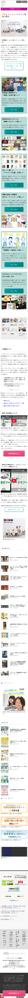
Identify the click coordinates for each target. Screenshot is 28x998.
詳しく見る (14, 109)
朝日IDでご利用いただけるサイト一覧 (14, 403)
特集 (4, 933)
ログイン (19, 1)
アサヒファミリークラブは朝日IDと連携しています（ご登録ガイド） (14, 66)
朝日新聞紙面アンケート (8, 919)
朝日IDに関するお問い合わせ (11, 405)
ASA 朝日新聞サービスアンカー (10, 916)
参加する (24, 1)
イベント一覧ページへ (8, 798)
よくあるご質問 (17, 933)
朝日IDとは (7, 400)
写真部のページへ (7, 857)
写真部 (11, 939)
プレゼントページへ (7, 683)
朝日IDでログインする (14, 509)
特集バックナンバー (4, 937)
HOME (4, 931)
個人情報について (17, 942)
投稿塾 (11, 935)
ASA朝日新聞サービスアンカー (23, 941)
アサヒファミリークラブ (3, 5)
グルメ (11, 937)
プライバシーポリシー (10, 981)
